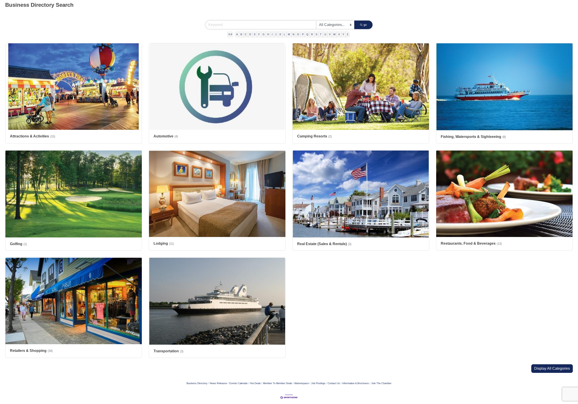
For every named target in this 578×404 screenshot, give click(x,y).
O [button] (298, 34)
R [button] (312, 34)
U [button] (325, 34)
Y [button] (343, 34)
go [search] (365, 24)
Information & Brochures (355, 383)
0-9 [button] (230, 34)
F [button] (259, 34)
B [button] (241, 34)
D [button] (250, 34)
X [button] (339, 34)
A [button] (237, 34)
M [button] (289, 34)
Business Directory (196, 383)
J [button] (276, 34)
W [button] (334, 34)
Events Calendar (238, 383)
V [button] (330, 34)
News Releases (218, 383)
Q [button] (307, 34)
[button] (552, 368)
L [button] (284, 34)
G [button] (264, 34)
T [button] (321, 34)
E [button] (255, 34)
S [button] (316, 34)
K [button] (280, 34)
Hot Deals (255, 383)
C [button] (246, 34)
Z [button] (347, 34)
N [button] (293, 34)
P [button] (303, 34)
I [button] (272, 34)
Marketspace (301, 383)
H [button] (268, 34)
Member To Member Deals (277, 383)
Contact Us (334, 383)
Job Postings (318, 383)
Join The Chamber (381, 383)
